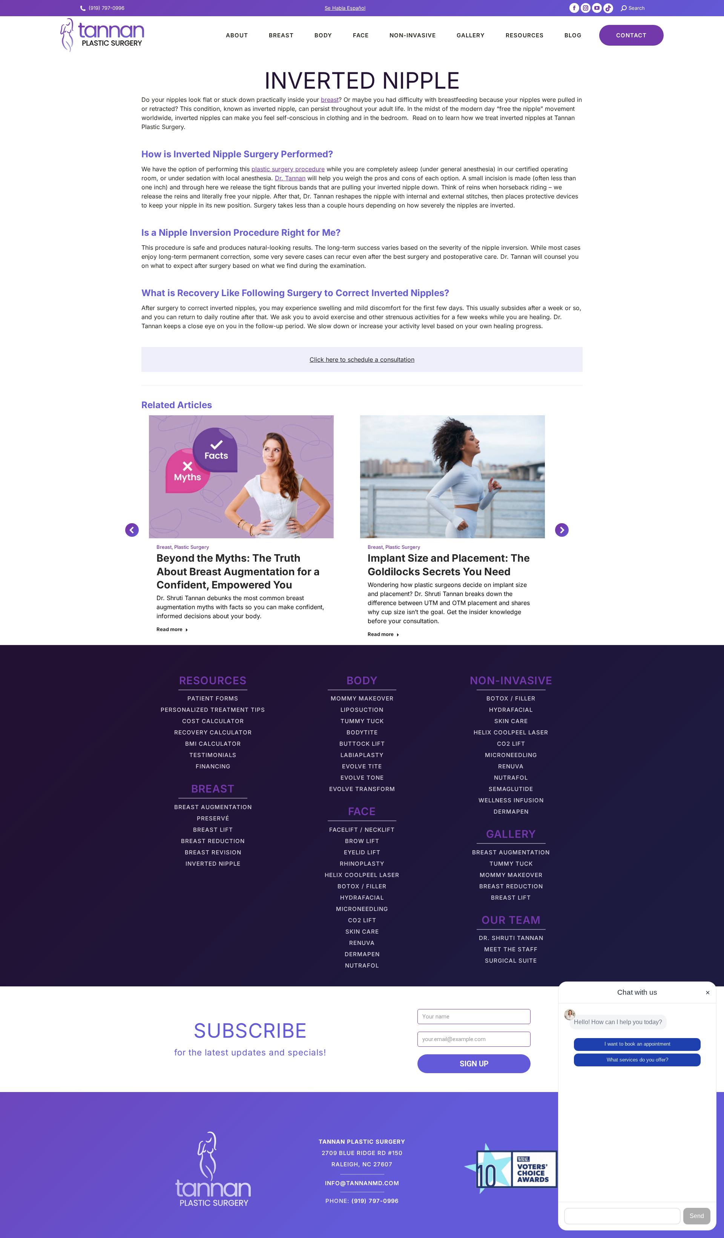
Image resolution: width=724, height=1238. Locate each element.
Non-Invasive (511, 680)
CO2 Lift (362, 920)
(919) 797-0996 (106, 8)
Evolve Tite (362, 766)
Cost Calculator (213, 721)
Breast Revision (213, 852)
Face (362, 811)
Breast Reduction (213, 841)
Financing (213, 766)
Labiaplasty (362, 755)
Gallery (511, 834)
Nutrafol (362, 965)
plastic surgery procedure (288, 169)
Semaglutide (511, 789)
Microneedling (362, 908)
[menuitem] (230, 35)
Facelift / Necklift (362, 829)
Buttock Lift (362, 743)
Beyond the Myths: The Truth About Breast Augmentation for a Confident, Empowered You (238, 571)
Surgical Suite (511, 960)
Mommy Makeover (362, 698)
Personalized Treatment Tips (213, 709)
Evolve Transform (362, 789)
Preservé (213, 818)
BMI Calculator (213, 743)
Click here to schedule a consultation (362, 359)
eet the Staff (514, 949)
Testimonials (212, 755)
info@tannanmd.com (362, 1183)
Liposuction (362, 709)
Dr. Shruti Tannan (511, 938)
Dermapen (362, 954)
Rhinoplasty (362, 863)
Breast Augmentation (213, 807)
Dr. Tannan (290, 178)
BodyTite (362, 732)
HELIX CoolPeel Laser (362, 875)
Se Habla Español (345, 8)
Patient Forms (212, 698)
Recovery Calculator (213, 732)
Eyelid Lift (362, 852)
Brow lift (362, 841)
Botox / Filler (362, 886)
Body (362, 680)
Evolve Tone (362, 777)
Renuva (362, 942)
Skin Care (362, 931)
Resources (213, 680)
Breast (164, 547)
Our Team (511, 920)
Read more (169, 629)
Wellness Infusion (511, 800)
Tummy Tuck (362, 721)
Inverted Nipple (213, 863)
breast (330, 99)
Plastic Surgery (191, 547)
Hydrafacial (362, 897)
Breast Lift (213, 829)
